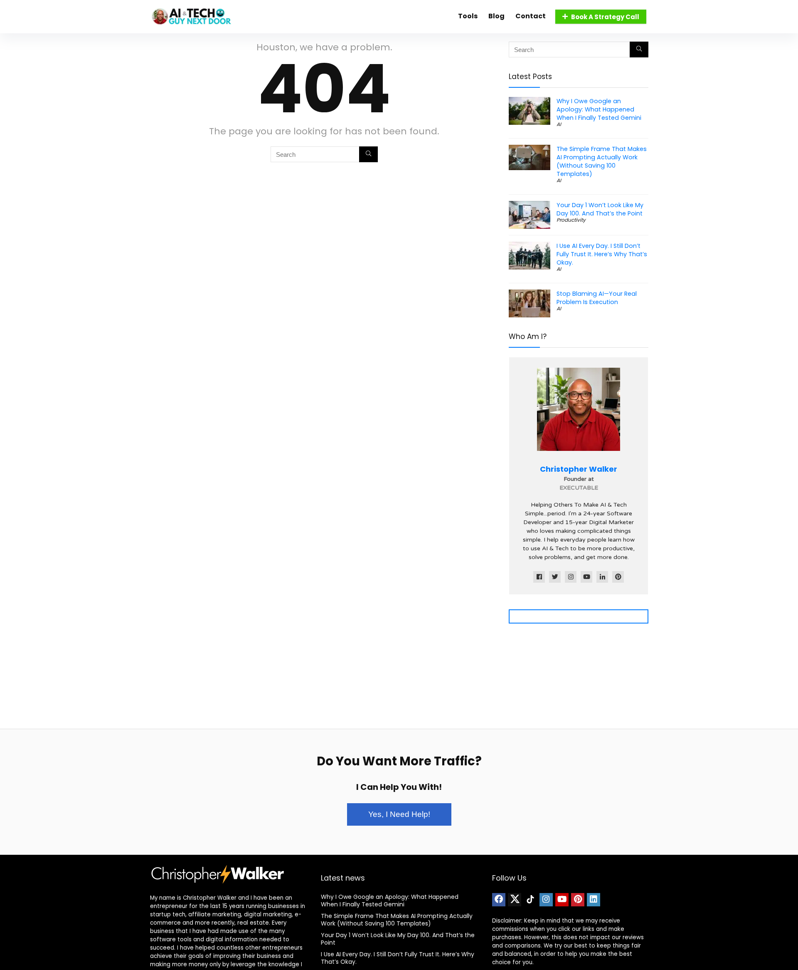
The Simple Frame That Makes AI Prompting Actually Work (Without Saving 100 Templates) (602, 161)
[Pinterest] (577, 899)
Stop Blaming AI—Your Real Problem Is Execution (597, 298)
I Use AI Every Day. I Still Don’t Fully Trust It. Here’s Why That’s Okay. (602, 254)
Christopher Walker (578, 469)
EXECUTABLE (578, 487)
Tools (468, 16)
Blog (496, 16)
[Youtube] (562, 899)
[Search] (368, 154)
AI (559, 124)
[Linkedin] (593, 899)
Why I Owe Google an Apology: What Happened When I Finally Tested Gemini (599, 109)
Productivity (571, 219)
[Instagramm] (546, 899)
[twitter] (514, 899)
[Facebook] (498, 899)
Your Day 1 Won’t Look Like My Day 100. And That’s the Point (600, 209)
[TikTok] (530, 899)
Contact (530, 16)
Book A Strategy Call (605, 16)
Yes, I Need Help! (399, 814)
